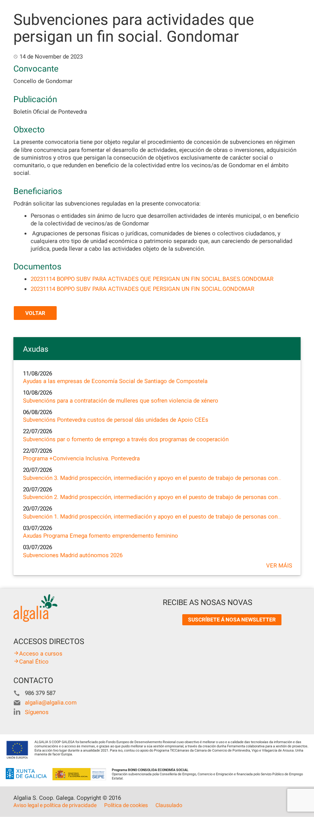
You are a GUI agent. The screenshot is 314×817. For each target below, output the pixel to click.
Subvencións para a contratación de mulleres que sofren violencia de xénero (120, 400)
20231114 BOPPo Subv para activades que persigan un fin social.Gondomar (142, 288)
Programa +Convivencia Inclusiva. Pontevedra (81, 458)
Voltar (35, 313)
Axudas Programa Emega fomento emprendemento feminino (100, 535)
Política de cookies (126, 805)
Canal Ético (34, 661)
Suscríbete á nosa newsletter (232, 619)
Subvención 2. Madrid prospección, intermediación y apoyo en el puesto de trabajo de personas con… (152, 497)
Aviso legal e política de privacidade (54, 805)
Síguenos (37, 712)
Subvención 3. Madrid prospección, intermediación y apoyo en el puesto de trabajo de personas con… (152, 478)
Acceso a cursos (40, 653)
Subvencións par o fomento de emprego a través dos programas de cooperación (126, 439)
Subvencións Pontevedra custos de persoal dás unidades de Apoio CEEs (115, 419)
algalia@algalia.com (51, 702)
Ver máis (279, 565)
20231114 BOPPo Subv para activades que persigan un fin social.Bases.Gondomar (152, 279)
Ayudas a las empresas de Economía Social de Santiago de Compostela (115, 381)
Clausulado (168, 805)
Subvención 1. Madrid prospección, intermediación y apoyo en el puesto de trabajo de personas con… (152, 516)
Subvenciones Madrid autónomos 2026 (73, 555)
